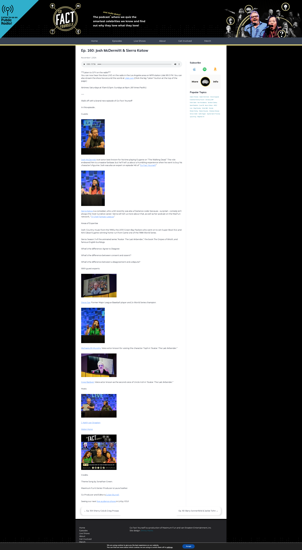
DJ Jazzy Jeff (209, 100)
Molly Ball (205, 108)
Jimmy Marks (147, 530)
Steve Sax (85, 302)
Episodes (117, 41)
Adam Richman (204, 97)
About (162, 41)
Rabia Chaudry (203, 111)
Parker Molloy (194, 111)
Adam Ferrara (194, 97)
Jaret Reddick (194, 105)
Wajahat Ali (200, 116)
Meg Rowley (197, 108)
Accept (188, 546)
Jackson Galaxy (212, 102)
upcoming (193, 116)
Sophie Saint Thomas (213, 114)
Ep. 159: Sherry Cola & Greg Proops (101, 511)
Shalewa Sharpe (214, 111)
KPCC (215, 105)
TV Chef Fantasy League (102, 217)
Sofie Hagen (202, 114)
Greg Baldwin (87, 382)
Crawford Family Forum (197, 100)
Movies (211, 108)
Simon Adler (193, 114)
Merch (207, 41)
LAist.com (129, 78)
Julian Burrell (112, 495)
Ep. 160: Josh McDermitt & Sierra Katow (114, 50)
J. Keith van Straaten (90, 423)
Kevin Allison (209, 105)
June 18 (201, 105)
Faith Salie (193, 102)
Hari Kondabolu (202, 102)
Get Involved (185, 41)
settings (170, 547)
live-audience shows (106, 501)
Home (94, 41)
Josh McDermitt (88, 160)
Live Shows (140, 41)
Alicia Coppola (214, 97)
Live (191, 108)
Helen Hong (87, 429)
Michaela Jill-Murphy (91, 348)
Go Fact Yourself (148, 165)
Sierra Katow (87, 211)
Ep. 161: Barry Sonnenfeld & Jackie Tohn (198, 511)
